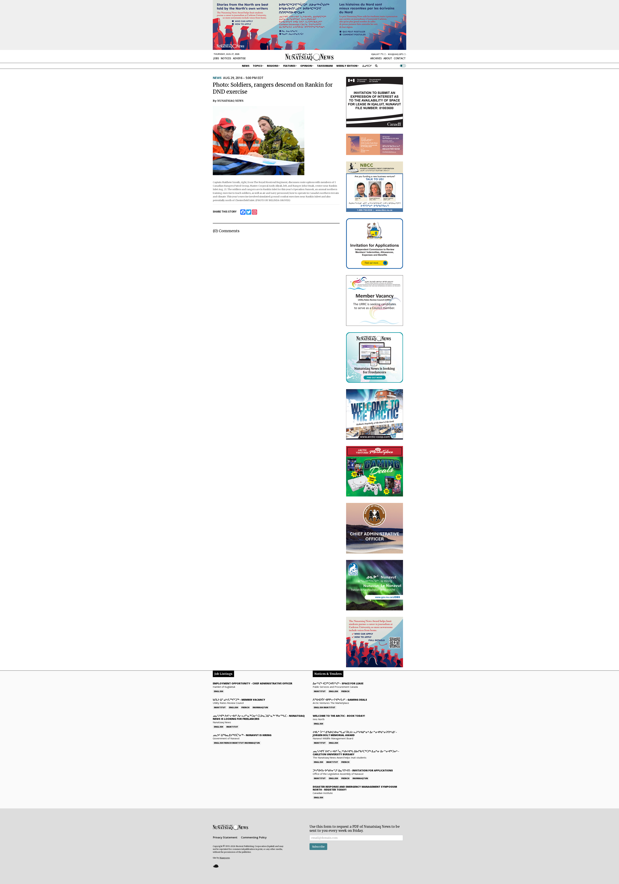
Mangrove (225, 858)
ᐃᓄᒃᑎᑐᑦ (367, 65)
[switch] (402, 66)
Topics (257, 65)
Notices (226, 58)
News (245, 65)
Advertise (239, 58)
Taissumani (325, 65)
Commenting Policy (254, 837)
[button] (216, 866)
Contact (400, 58)
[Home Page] (309, 57)
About (387, 58)
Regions (272, 65)
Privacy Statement (225, 837)
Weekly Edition (346, 65)
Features (289, 65)
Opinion (306, 65)
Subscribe (318, 846)
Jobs (216, 58)
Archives (376, 58)
